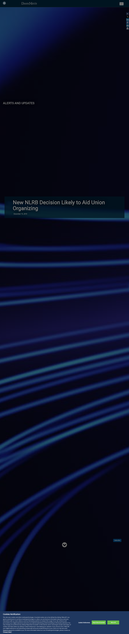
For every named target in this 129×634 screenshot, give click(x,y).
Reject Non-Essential (99, 622)
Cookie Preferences (84, 622)
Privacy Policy (7, 632)
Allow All (113, 622)
